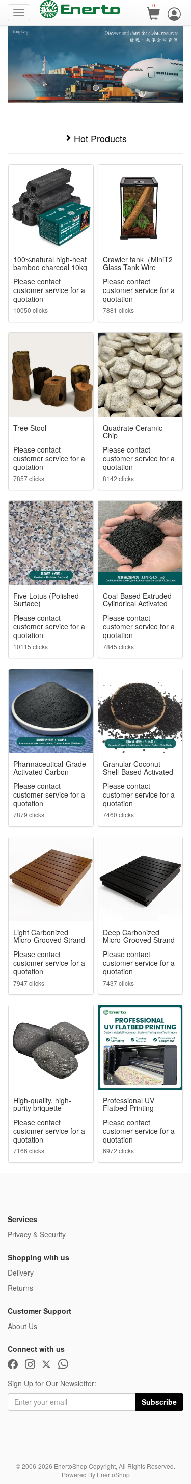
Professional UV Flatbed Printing (128, 1104)
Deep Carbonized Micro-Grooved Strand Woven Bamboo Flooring (139, 936)
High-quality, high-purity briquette (42, 1104)
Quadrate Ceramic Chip (132, 431)
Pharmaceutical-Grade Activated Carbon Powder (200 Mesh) (49, 768)
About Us (22, 1326)
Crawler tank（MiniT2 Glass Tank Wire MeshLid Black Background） (138, 263)
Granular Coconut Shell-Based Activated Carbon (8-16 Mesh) (138, 768)
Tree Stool (29, 428)
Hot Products (99, 139)
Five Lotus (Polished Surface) (46, 599)
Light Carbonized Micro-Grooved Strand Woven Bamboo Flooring (49, 936)
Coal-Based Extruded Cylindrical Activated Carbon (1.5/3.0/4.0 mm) (137, 599)
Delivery (21, 1272)
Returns (20, 1288)
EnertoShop (113, 1474)
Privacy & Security (37, 1234)
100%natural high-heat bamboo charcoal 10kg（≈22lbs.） (50, 263)
